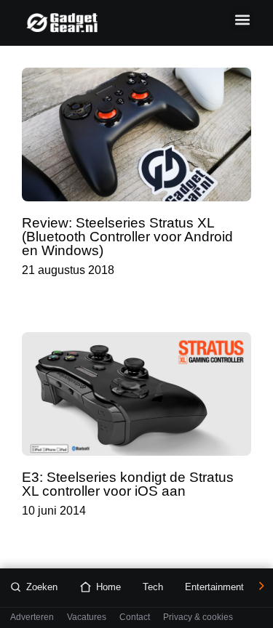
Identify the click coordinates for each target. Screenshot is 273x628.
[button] (242, 19)
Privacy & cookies (198, 617)
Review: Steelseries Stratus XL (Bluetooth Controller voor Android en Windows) (127, 236)
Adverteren (32, 617)
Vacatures (86, 617)
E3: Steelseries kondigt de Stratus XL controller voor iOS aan (128, 484)
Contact (134, 617)
